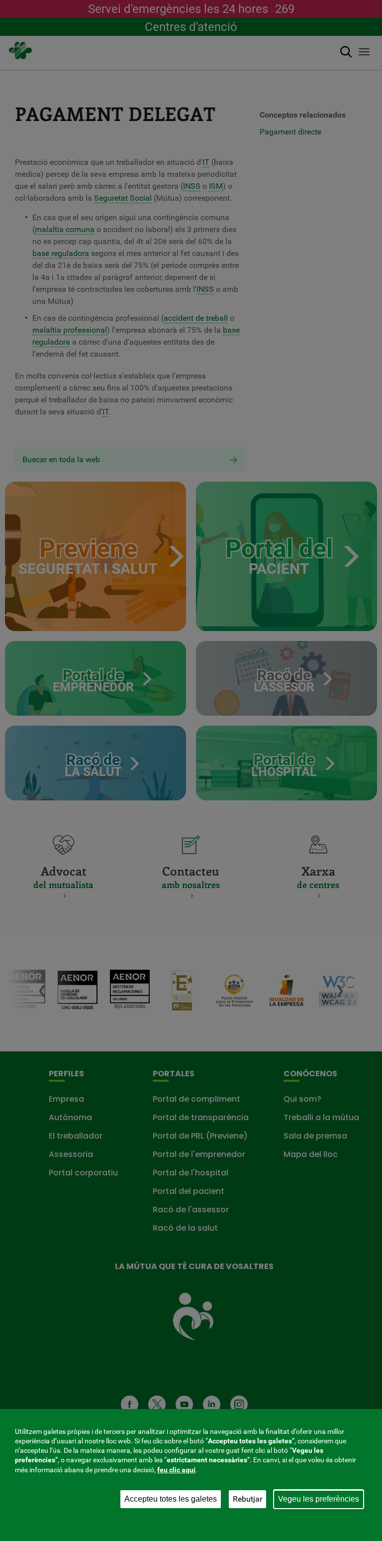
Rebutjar (247, 1499)
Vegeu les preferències (318, 1499)
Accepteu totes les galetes (170, 1499)
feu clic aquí (176, 1470)
